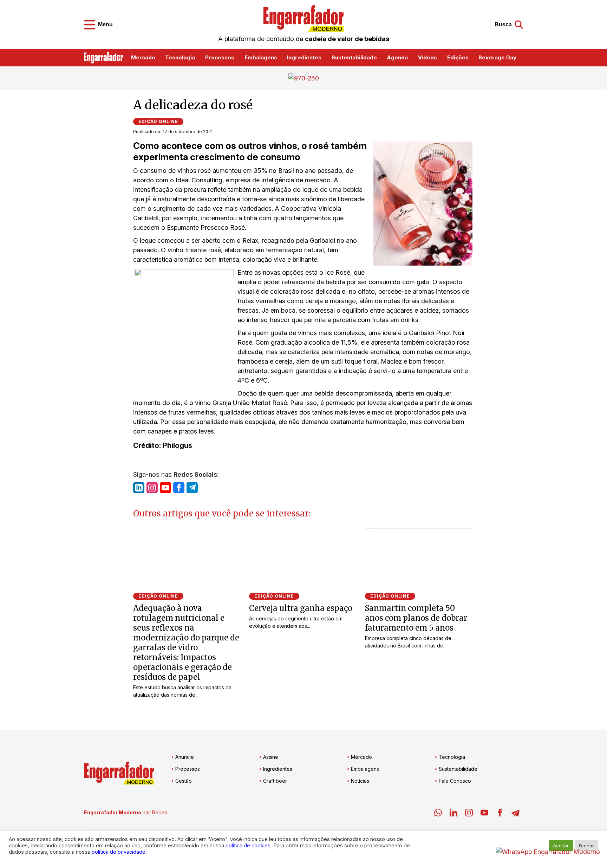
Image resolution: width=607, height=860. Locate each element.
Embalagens (260, 57)
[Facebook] (500, 814)
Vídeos (427, 57)
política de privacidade (118, 852)
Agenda (397, 57)
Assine (270, 757)
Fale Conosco (455, 781)
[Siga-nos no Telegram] (192, 487)
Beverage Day (497, 57)
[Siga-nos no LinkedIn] (138, 487)
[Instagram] (469, 814)
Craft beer (275, 781)
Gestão (183, 781)
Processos (219, 57)
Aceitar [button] (561, 845)
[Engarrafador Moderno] (303, 18)
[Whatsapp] (438, 814)
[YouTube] (484, 814)
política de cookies (248, 845)
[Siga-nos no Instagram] (152, 487)
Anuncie (184, 757)
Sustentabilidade (354, 57)
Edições (458, 57)
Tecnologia (180, 57)
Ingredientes (304, 57)
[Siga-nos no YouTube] (165, 487)
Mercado (143, 57)
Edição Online (158, 121)
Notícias (360, 781)
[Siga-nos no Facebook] (178, 487)
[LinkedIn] (453, 814)
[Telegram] (515, 814)
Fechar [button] (586, 845)
